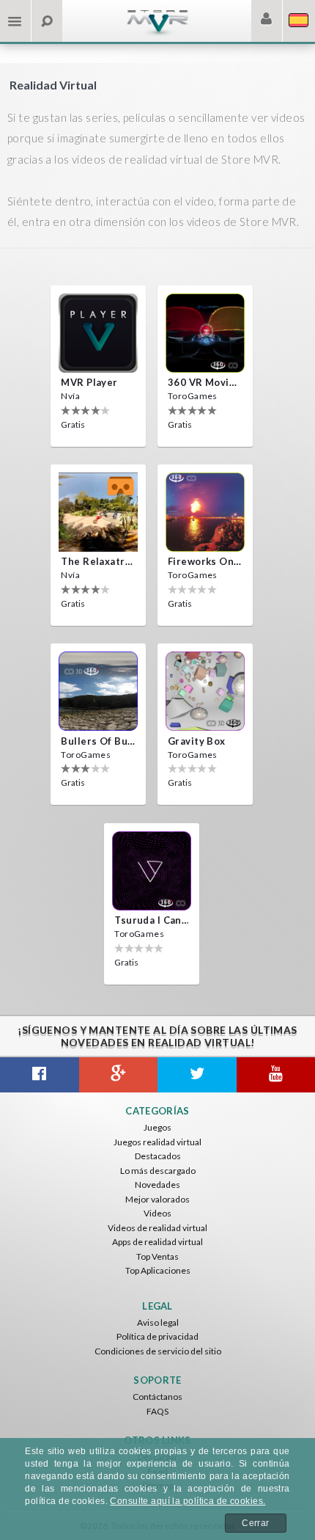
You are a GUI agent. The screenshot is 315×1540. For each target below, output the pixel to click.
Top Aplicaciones (157, 1270)
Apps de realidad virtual (157, 1241)
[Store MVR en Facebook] (39, 1074)
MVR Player (89, 382)
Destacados (158, 1155)
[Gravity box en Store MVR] (205, 691)
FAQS (157, 1411)
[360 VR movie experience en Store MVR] (205, 333)
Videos (157, 1213)
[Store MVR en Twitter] (197, 1074)
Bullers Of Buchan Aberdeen (98, 741)
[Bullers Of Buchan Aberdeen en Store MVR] (98, 691)
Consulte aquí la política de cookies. (187, 1501)
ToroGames (193, 395)
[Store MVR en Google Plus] (118, 1074)
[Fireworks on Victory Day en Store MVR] (205, 512)
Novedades (157, 1184)
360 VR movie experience (205, 382)
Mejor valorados (157, 1199)
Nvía (70, 395)
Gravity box (197, 741)
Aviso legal (158, 1322)
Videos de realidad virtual (157, 1227)
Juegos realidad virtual (157, 1141)
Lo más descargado (158, 1170)
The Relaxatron (98, 561)
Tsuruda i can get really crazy (151, 920)
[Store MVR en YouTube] (276, 1074)
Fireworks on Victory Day (205, 561)
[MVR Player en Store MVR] (98, 333)
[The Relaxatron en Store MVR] (98, 512)
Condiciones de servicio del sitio (157, 1351)
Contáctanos (157, 1396)
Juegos (157, 1127)
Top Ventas (157, 1256)
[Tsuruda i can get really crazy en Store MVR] (151, 871)
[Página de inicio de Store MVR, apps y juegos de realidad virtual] (157, 33)
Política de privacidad (157, 1336)
